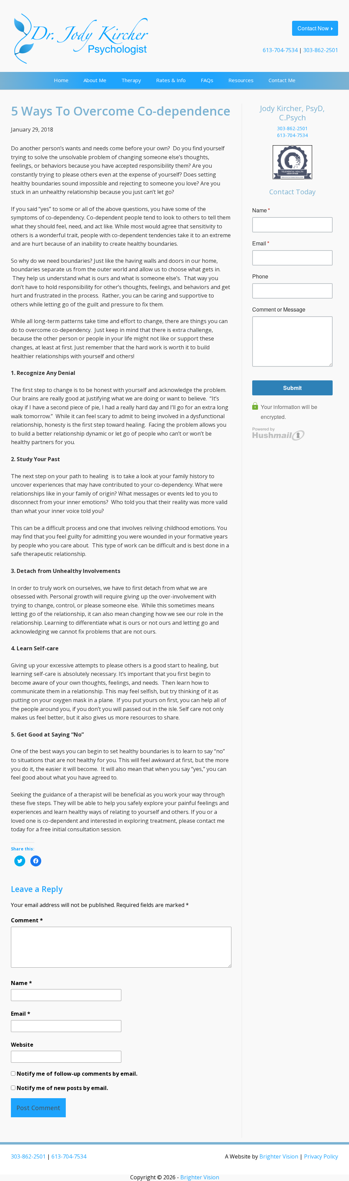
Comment (27, 920)
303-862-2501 (320, 50)
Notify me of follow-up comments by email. (77, 1073)
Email (20, 1013)
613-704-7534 (280, 50)
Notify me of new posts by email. (62, 1088)
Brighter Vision (278, 1156)
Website (22, 1044)
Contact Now (313, 28)
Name (21, 983)
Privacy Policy (321, 1156)
